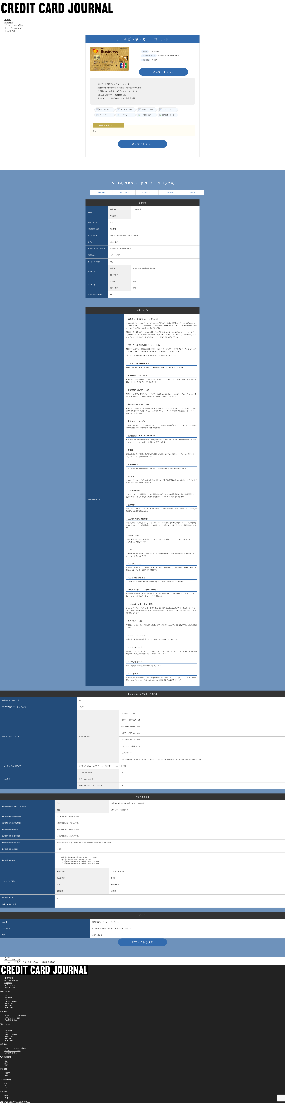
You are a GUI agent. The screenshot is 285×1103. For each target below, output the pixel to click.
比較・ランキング (12, 28)
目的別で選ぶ (10, 31)
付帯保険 (170, 192)
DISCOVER (9, 1007)
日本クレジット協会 (12, 1018)
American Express (10, 1001)
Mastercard (8, 997)
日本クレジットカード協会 (15, 1016)
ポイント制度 (124, 192)
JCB (6, 999)
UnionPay (8, 1005)
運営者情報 (8, 978)
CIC (5, 1061)
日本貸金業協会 (10, 1020)
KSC (6, 1065)
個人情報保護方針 (11, 980)
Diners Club (8, 1003)
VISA (6, 995)
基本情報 (101, 192)
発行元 (192, 192)
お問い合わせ (9, 987)
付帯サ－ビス (147, 192)
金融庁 (7, 1073)
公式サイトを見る (163, 71)
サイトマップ (9, 985)
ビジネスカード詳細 (13, 25)
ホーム (7, 19)
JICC (6, 1063)
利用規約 (8, 983)
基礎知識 (8, 22)
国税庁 (7, 1075)
